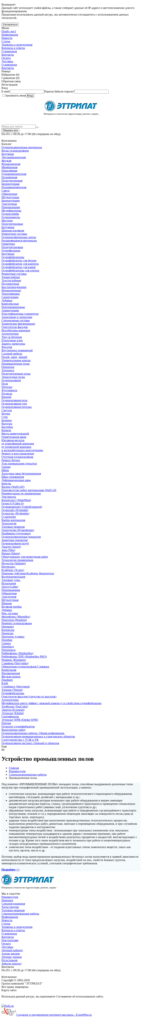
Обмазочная (9, 593)
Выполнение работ (13, 729)
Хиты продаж (10, 907)
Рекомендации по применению (21, 493)
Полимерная (9, 177)
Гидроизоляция (11, 380)
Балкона (6, 420)
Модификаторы (11, 210)
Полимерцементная (13, 187)
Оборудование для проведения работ (24, 556)
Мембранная (9, 167)
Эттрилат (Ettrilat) (12, 713)
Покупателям (9, 940)
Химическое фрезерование (18, 323)
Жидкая (6, 160)
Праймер (7, 679)
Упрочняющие (10, 293)
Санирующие (9, 297)
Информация (9, 34)
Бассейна (7, 426)
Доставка (7, 61)
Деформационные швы (16, 480)
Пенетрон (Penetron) (14, 620)
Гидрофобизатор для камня (18, 267)
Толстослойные (11, 280)
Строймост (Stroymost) (15, 686)
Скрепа (6, 643)
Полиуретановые (12, 223)
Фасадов (6, 347)
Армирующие (10, 310)
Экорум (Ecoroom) (12, 709)
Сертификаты (10, 716)
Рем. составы (9, 613)
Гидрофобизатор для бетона (18, 260)
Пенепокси (8, 649)
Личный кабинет (12, 950)
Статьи (5, 41)
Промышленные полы (15, 363)
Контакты (7, 54)
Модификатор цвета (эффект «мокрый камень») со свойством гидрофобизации (51, 703)
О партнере (8, 516)
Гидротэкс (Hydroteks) (15, 513)
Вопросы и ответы (13, 48)
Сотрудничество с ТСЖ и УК (20, 739)
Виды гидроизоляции (15, 150)
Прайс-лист (8, 31)
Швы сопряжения (12, 476)
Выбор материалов (13, 520)
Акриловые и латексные (16, 317)
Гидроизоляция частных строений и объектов (30, 743)
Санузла (6, 410)
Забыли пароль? (11, 963)
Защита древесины (13, 343)
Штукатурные (10, 197)
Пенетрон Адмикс (13, 636)
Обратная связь (11, 81)
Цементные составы (14, 233)
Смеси (5, 190)
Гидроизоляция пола (14, 400)
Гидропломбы (10, 213)
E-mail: (5, 91)
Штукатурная (9, 600)
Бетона (5, 413)
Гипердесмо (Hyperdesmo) (17, 530)
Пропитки (7, 367)
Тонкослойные (10, 277)
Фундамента (9, 390)
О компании (9, 51)
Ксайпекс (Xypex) (12, 570)
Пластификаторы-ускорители (20, 313)
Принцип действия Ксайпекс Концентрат (27, 573)
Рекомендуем (9, 897)
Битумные (7, 227)
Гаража (6, 466)
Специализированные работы (20, 913)
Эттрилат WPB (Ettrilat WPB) (19, 719)
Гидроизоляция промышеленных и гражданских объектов (38, 736)
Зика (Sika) (8, 550)
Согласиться (10, 24)
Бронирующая (10, 183)
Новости (6, 38)
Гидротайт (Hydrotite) (14, 510)
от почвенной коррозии (16, 446)
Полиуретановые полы (16, 373)
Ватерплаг (8, 630)
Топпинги (7, 370)
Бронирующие (10, 200)
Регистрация (9, 960)
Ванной (6, 397)
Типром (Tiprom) (12, 689)
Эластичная (8, 596)
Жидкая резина (11, 676)
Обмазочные (9, 193)
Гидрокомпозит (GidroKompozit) (21, 506)
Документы (8, 496)
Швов (5, 470)
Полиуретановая (11, 180)
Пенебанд (7, 646)
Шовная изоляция (12, 230)
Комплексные (10, 303)
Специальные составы (15, 320)
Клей (4, 683)
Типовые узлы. (11, 580)
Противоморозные (13, 307)
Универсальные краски (16, 360)
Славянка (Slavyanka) (14, 663)
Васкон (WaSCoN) (12, 486)
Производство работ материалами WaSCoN (28, 490)
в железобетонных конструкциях (22, 450)
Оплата (6, 58)
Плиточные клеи (12, 340)
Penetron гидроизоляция (16, 623)
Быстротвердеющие (13, 287)
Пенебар (6, 639)
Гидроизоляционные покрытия (21, 536)
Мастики (7, 220)
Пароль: (59, 91)
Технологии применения (17, 560)
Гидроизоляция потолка (16, 406)
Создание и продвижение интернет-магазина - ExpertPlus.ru (54, 1014)
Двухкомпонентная (13, 157)
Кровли (6, 430)
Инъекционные (11, 290)
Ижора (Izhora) (10, 553)
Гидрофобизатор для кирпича (20, 263)
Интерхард (8, 566)
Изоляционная (10, 673)
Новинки (7, 900)
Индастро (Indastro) (13, 563)
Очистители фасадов (14, 327)
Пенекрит (7, 626)
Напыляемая (9, 170)
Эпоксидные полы (13, 377)
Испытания (8, 583)
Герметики (8, 243)
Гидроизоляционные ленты (18, 237)
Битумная (7, 154)
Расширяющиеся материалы (19, 240)
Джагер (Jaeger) (11, 546)
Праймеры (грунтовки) (16, 533)
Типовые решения (13, 526)
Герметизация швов (13, 436)
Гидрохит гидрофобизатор (18, 726)
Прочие (6, 723)
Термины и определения (16, 44)
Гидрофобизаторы (12, 257)
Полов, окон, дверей (14, 357)
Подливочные (10, 283)
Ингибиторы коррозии (15, 330)
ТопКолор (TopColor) (14, 706)
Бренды (6, 483)
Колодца (6, 423)
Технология (8, 523)
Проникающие (10, 207)
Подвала (6, 393)
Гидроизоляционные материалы (21, 147)
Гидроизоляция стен (14, 403)
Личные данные (11, 956)
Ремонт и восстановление (17, 453)
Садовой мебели (11, 353)
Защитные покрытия (14, 540)
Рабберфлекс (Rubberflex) (17, 653)
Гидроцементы (10, 217)
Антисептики (10, 333)
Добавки (6, 300)
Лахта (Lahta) (9, 586)
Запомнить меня (15, 95)
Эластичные (9, 203)
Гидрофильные (10, 250)
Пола (4, 383)
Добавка (6, 610)
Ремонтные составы (14, 273)
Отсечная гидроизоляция (17, 456)
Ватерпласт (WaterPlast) (16, 500)
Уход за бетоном (11, 337)
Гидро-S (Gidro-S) (12, 503)
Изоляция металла (12, 440)
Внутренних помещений (17, 350)
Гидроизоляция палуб (15, 543)
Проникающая (10, 590)
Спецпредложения (13, 903)
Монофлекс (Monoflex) (15, 616)
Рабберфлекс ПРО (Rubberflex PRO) (24, 656)
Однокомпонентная (13, 173)
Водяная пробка (11, 606)
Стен (4, 416)
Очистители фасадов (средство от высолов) (28, 696)
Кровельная (8, 669)
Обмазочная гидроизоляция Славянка (25, 666)
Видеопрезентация (13, 576)
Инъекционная (10, 164)
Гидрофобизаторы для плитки (20, 270)
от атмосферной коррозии (17, 443)
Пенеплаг (7, 633)
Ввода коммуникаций (15, 433)
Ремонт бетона (10, 460)
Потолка (6, 387)
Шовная (6, 603)
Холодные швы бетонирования (21, 473)
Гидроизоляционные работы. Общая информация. (33, 733)
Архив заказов (10, 953)
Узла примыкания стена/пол (19, 463)
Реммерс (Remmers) (13, 659)
